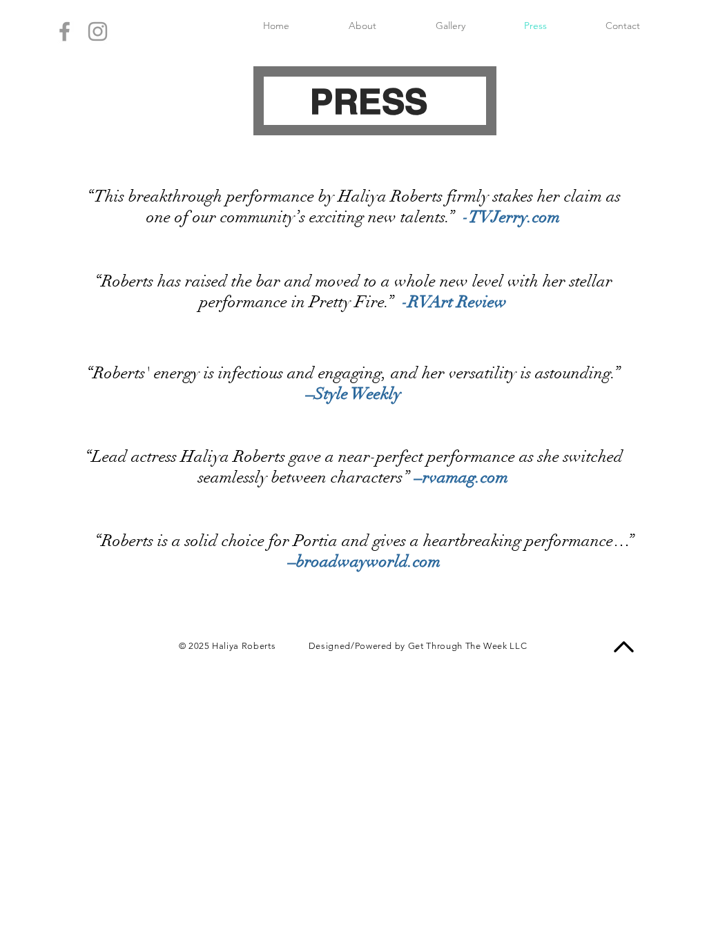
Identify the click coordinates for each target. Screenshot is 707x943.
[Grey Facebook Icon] (64, 31)
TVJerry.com (514, 216)
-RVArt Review (454, 301)
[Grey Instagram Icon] (97, 31)
